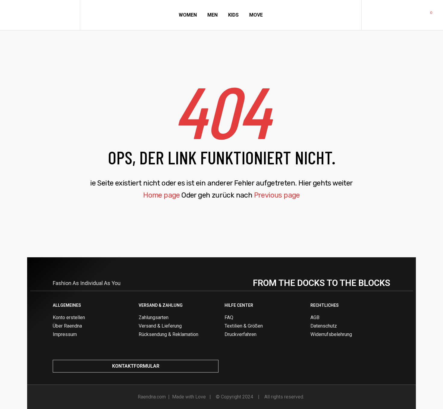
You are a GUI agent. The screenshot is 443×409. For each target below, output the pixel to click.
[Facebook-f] (366, 366)
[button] (135, 366)
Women (188, 15)
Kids (233, 15)
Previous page (277, 195)
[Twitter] (376, 366)
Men (212, 15)
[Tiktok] (386, 366)
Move (256, 15)
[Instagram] (356, 366)
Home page (161, 195)
